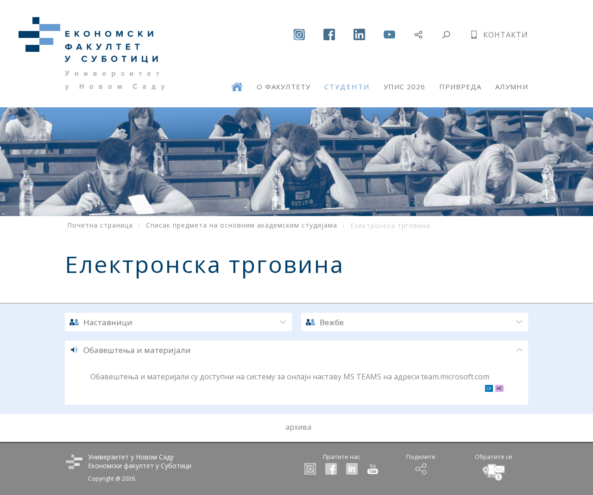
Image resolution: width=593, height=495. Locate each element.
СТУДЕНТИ (347, 86)
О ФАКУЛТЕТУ (283, 86)
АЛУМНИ (511, 86)
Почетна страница (100, 225)
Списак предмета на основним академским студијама (241, 225)
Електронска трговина (390, 225)
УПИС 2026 (404, 86)
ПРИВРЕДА (460, 86)
